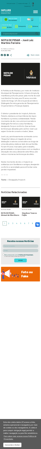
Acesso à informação (22, 3)
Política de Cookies (11, 3)
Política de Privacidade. (26, 255)
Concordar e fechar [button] (12, 445)
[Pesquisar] (36, 34)
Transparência (27, 6)
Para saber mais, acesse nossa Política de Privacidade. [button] (20, 437)
